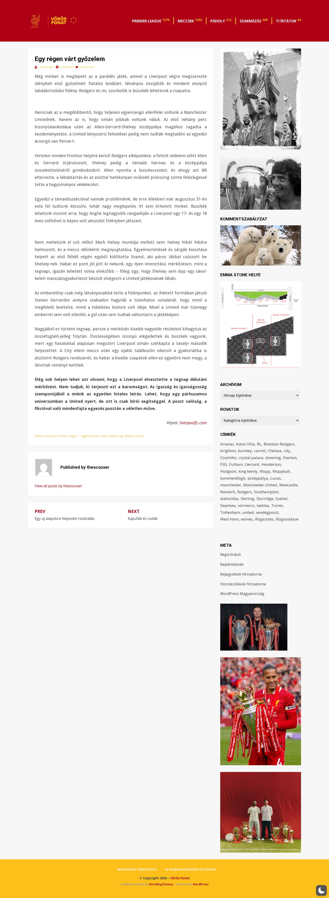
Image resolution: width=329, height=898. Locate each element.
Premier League (150, 20)
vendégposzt (267, 512)
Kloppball (281, 471)
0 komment (88, 67)
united (139, 436)
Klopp (265, 471)
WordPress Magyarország (242, 593)
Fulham (236, 464)
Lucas (275, 478)
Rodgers (244, 491)
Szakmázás (254, 20)
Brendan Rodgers (279, 444)
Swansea (228, 505)
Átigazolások (287, 519)
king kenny (248, 471)
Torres (277, 505)
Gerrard (94, 436)
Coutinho (228, 457)
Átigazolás (264, 519)
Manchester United (260, 484)
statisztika (229, 498)
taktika (263, 505)
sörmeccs (246, 505)
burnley (245, 450)
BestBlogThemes (161, 884)
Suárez (282, 498)
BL (259, 444)
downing (273, 457)
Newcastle (288, 484)
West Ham (229, 519)
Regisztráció (230, 554)
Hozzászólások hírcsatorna (243, 584)
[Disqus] (121, 584)
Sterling (247, 498)
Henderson (271, 464)
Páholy (220, 20)
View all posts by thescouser (58, 485)
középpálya (258, 478)
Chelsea (275, 450)
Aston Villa (245, 444)
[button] (321, 890)
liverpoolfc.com (193, 422)
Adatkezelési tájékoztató (137, 869)
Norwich (227, 491)
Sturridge (264, 498)
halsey (104, 436)
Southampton (266, 491)
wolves (247, 519)
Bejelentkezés (232, 564)
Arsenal (227, 444)
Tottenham (230, 512)
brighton (228, 450)
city (287, 450)
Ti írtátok (288, 20)
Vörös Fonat (180, 878)
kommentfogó (232, 478)
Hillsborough (116, 436)
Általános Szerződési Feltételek (190, 869)
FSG (223, 464)
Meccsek (190, 20)
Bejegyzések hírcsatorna (241, 574)
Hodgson (228, 471)
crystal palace (251, 457)
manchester (230, 484)
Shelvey (129, 436)
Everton (290, 457)
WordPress (201, 884)
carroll (260, 450)
